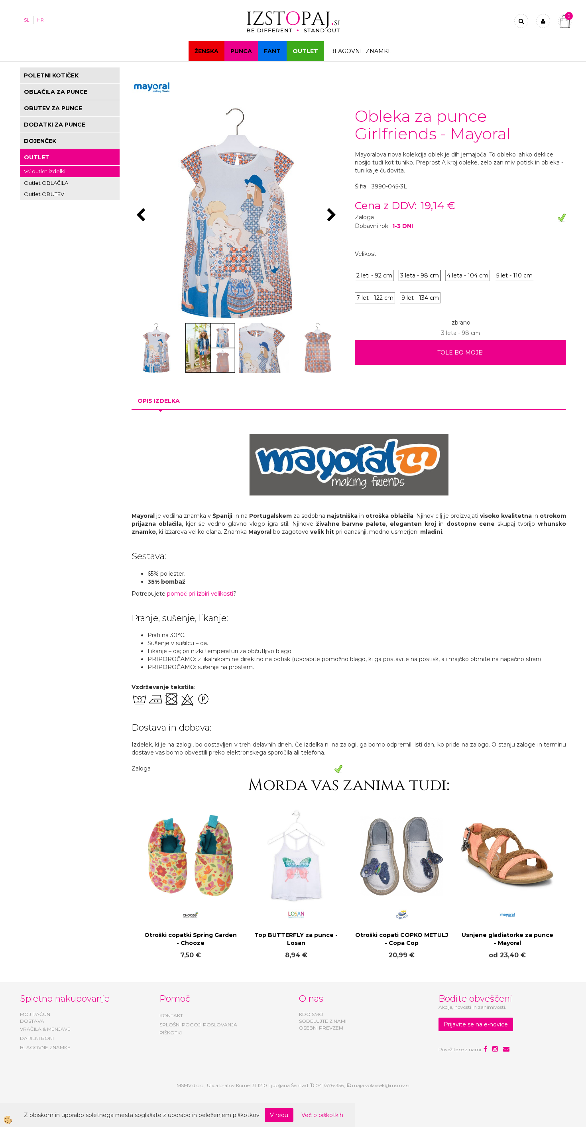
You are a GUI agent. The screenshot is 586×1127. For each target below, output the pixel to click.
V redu (279, 1115)
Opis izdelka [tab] (159, 400)
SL (26, 20)
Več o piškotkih (322, 1115)
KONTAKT (171, 1015)
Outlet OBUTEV (44, 194)
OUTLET (305, 51)
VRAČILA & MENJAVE (45, 1029)
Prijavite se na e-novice (476, 1024)
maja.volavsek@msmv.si (380, 1085)
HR (40, 20)
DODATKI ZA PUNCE (54, 124)
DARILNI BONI (37, 1038)
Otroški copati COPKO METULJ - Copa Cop (401, 939)
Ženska (206, 51)
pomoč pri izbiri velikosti (200, 593)
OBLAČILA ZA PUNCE (55, 91)
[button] (332, 215)
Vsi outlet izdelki (44, 171)
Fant (272, 51)
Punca (241, 51)
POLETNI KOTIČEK (51, 75)
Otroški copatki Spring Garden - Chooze (190, 939)
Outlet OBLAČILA (46, 183)
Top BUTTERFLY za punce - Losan (296, 939)
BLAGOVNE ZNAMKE (45, 1047)
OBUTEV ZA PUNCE (53, 108)
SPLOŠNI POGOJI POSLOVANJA (198, 1025)
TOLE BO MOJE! (460, 352)
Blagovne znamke (361, 51)
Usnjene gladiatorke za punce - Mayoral (507, 939)
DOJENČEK (40, 141)
